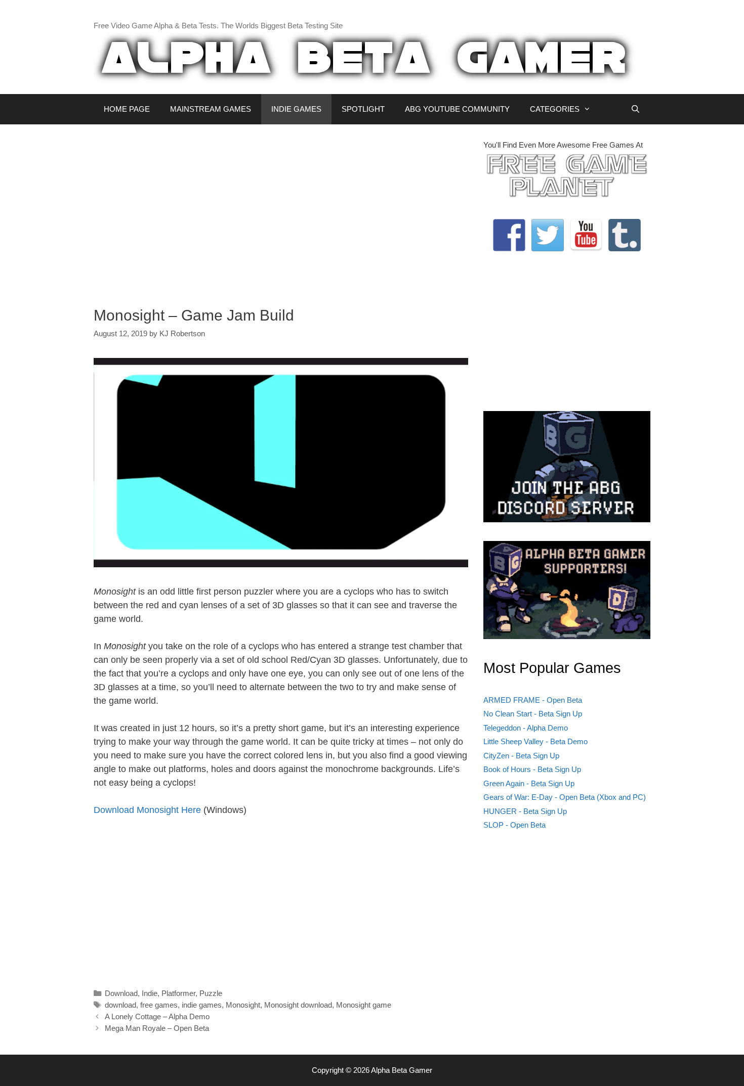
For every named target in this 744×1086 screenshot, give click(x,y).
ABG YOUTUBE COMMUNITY (457, 109)
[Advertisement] (281, 210)
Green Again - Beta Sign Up (528, 783)
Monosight (243, 1005)
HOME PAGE (127, 109)
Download (121, 993)
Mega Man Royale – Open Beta (157, 1028)
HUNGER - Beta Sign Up (525, 811)
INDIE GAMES (296, 109)
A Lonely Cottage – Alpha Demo (157, 1016)
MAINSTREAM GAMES (210, 109)
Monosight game (363, 1005)
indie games (202, 1005)
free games (159, 1005)
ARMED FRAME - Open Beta (532, 700)
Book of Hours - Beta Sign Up (532, 769)
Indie (149, 993)
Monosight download (298, 1005)
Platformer (178, 993)
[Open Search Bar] (635, 109)
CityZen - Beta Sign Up (521, 755)
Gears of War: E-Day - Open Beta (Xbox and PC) (564, 797)
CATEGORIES (555, 109)
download (120, 1005)
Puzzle (210, 993)
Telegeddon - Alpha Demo (525, 727)
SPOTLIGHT (363, 109)
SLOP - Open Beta (514, 825)
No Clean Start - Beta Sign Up (532, 713)
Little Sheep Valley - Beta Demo (535, 741)
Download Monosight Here (147, 810)
